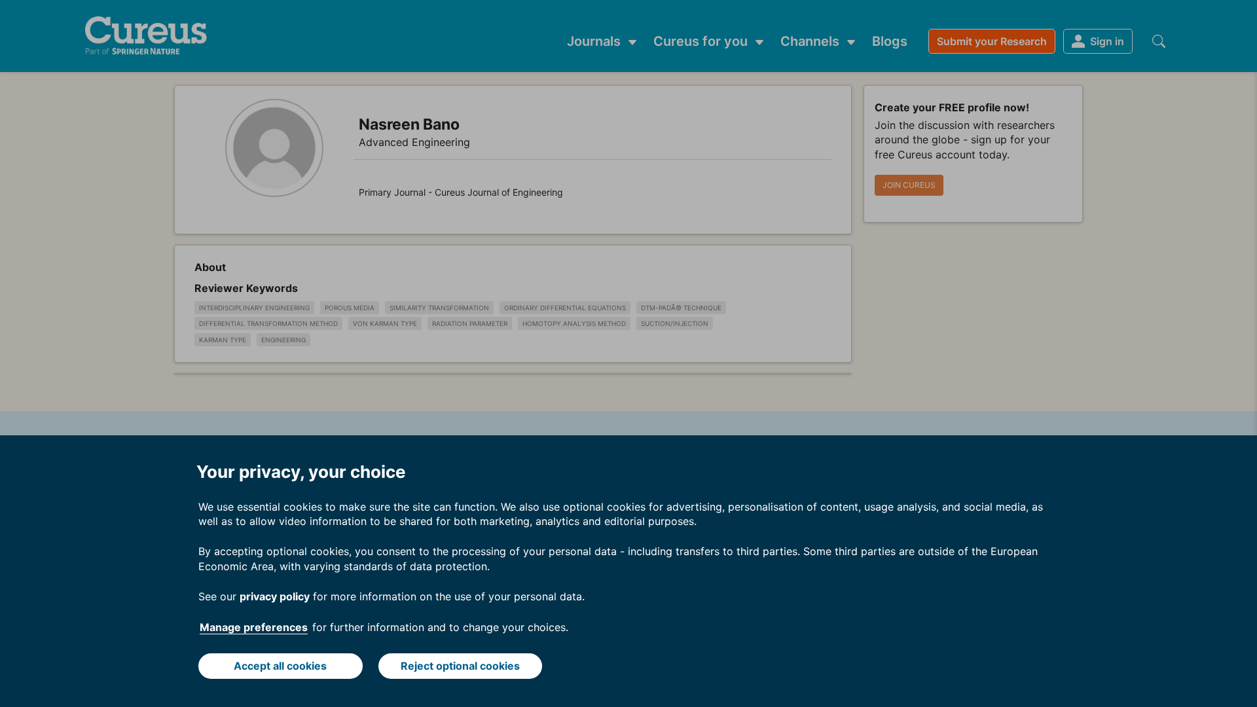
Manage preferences (254, 627)
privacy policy (275, 596)
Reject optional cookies (460, 665)
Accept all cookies (280, 665)
